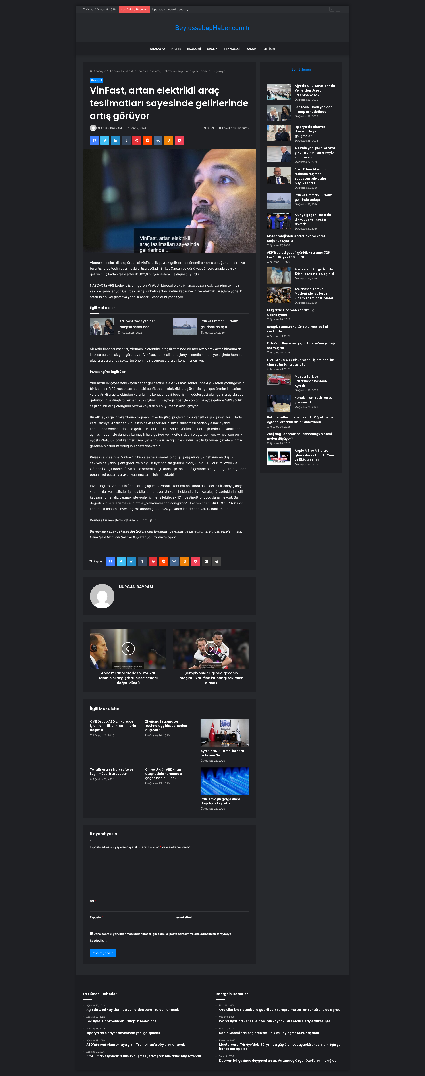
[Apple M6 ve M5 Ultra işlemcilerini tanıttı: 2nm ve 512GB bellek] (279, 456)
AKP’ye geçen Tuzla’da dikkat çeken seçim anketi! (313, 219)
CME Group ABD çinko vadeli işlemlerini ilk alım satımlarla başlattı (113, 725)
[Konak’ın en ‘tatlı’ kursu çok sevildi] (279, 403)
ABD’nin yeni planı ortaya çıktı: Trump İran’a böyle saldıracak (315, 152)
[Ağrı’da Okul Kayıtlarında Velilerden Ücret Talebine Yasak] (279, 92)
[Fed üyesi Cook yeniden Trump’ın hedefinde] (102, 326)
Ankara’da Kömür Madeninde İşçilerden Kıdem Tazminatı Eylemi (314, 293)
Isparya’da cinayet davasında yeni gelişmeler (182, 9)
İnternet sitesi (182, 917)
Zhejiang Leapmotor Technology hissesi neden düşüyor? (166, 725)
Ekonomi (194, 48)
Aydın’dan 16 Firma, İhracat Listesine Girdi (222, 753)
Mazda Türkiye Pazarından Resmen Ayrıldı (311, 381)
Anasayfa (157, 48)
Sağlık (212, 48)
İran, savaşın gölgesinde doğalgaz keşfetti (220, 801)
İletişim (269, 48)
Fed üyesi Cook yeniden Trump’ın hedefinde (313, 109)
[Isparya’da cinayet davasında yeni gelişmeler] (279, 133)
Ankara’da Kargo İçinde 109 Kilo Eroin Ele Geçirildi (315, 271)
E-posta (96, 917)
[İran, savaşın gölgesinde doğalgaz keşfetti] (225, 781)
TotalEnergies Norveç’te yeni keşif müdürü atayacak (113, 771)
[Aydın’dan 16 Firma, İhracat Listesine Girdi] (225, 733)
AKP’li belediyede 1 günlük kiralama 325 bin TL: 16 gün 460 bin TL (298, 254)
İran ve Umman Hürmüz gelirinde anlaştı (313, 197)
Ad (93, 900)
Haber (176, 48)
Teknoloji (232, 48)
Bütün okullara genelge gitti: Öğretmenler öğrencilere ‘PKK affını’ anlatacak (301, 419)
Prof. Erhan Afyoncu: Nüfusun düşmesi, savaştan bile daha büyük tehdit (311, 176)
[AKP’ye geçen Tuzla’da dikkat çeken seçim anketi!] (279, 221)
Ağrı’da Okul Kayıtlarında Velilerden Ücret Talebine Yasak (315, 90)
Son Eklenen (301, 69)
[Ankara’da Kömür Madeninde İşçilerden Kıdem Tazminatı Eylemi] (279, 295)
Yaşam (251, 48)
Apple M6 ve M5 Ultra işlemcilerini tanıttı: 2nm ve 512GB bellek (314, 455)
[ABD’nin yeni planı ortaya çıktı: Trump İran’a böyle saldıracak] (279, 154)
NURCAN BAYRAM (110, 128)
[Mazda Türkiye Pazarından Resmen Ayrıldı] (279, 379)
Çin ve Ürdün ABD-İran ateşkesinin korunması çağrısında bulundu (163, 773)
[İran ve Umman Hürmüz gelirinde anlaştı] (185, 326)
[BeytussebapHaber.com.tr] (212, 27)
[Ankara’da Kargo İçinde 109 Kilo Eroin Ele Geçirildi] (279, 275)
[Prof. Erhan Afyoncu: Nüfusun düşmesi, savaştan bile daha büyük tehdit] (279, 175)
